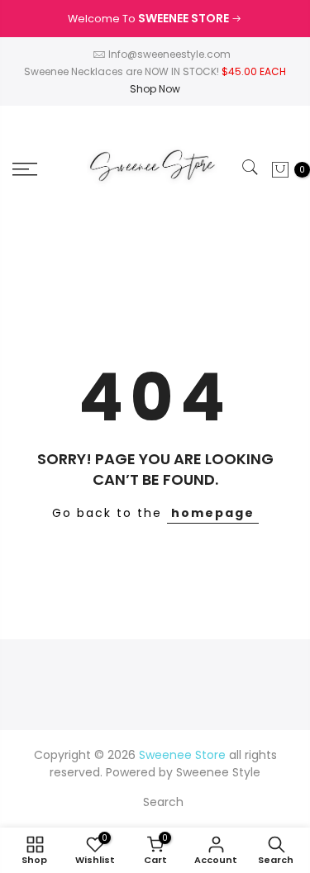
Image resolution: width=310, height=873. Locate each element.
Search (163, 802)
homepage (213, 513)
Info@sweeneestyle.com (169, 54)
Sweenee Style (218, 772)
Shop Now (155, 89)
